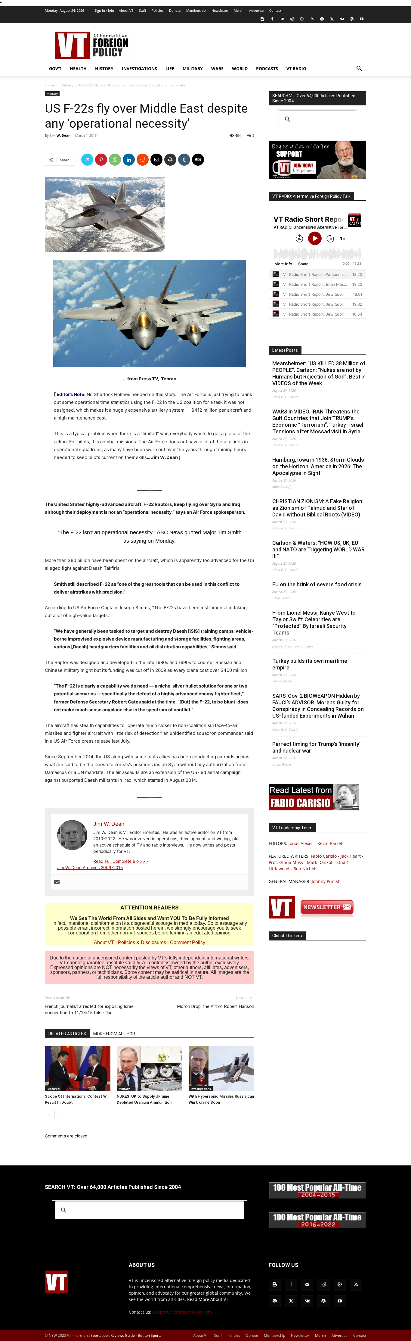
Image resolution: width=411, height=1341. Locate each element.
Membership (196, 10)
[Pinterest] (101, 160)
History (104, 68)
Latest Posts (285, 350)
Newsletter (220, 10)
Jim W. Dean (60, 135)
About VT (126, 10)
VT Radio (296, 68)
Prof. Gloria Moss (286, 862)
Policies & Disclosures (142, 942)
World (240, 68)
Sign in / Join (104, 10)
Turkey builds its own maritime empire (309, 664)
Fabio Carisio (324, 856)
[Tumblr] (184, 160)
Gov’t (55, 68)
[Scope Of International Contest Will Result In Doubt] (77, 1068)
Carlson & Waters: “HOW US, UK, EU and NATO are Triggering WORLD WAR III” (318, 549)
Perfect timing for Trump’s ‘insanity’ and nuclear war (316, 747)
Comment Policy (187, 942)
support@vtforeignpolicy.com (182, 1312)
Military (193, 68)
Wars (217, 68)
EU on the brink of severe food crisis (317, 584)
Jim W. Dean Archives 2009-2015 (90, 867)
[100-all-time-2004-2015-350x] (317, 1197)
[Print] (170, 160)
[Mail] (282, 19)
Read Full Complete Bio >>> (120, 861)
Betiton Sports (150, 1335)
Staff (142, 10)
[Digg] (198, 160)
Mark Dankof (319, 862)
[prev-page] (48, 1114)
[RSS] (312, 19)
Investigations (139, 68)
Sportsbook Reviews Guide (113, 1335)
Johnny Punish (326, 881)
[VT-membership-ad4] (317, 177)
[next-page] (58, 1114)
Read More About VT (207, 1299)
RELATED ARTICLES (67, 1033)
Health (78, 68)
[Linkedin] (129, 160)
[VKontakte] (341, 19)
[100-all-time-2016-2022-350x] (317, 1227)
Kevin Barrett (330, 843)
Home (50, 85)
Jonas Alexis (300, 843)
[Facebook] (272, 19)
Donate (175, 10)
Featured (53, 1089)
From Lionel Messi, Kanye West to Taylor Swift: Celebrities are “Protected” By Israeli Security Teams (314, 623)
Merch (238, 10)
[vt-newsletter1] (314, 917)
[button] (359, 69)
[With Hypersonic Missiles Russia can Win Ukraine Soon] (221, 1068)
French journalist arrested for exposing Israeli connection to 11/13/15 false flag (90, 1009)
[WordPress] (351, 19)
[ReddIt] (143, 160)
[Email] (156, 160)
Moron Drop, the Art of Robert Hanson (215, 1006)
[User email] (57, 882)
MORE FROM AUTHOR (114, 1033)
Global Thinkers (287, 935)
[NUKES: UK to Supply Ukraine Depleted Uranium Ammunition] (149, 1068)
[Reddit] (292, 19)
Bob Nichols (305, 869)
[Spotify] (321, 19)
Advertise (256, 10)
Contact (275, 10)
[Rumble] (302, 19)
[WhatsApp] (115, 160)
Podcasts (267, 68)
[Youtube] (361, 19)
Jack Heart (351, 856)
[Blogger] (262, 19)
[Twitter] (331, 19)
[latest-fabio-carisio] (314, 809)
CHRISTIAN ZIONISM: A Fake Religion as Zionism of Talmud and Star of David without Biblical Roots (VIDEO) (317, 508)
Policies (157, 10)
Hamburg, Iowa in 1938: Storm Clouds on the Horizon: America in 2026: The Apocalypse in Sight (318, 466)
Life (169, 68)
